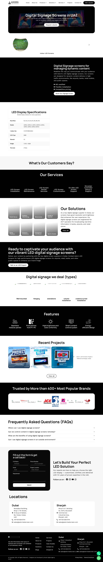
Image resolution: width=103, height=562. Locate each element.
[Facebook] (67, 479)
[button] (14, 45)
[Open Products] (46, 3)
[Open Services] (64, 3)
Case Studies (50, 544)
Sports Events (52, 234)
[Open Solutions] (55, 3)
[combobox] (32, 463)
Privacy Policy (78, 557)
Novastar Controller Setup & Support (88, 188)
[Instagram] (70, 479)
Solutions (38, 547)
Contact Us (49, 547)
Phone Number (34, 461)
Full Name (15, 461)
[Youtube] (73, 479)
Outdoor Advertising (25, 216)
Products (38, 544)
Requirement (16, 473)
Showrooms (38, 217)
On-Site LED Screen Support (74, 189)
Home (37, 538)
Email (14, 467)
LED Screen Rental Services (44, 189)
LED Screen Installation (15, 190)
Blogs (37, 550)
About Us (38, 541)
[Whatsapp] (76, 479)
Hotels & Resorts (50, 216)
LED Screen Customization (59, 190)
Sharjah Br (49, 550)
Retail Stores (13, 217)
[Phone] (99, 553)
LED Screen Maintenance (29, 190)
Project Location (34, 467)
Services (49, 538)
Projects (49, 541)
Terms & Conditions (89, 557)
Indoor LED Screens (47, 53)
